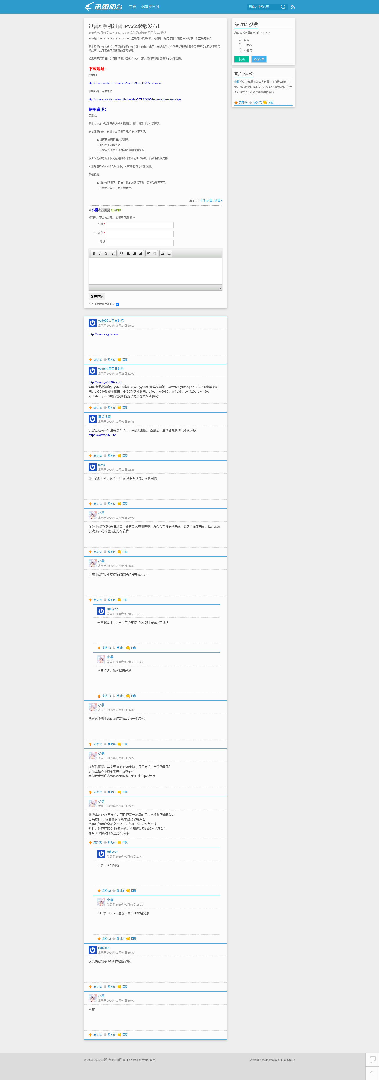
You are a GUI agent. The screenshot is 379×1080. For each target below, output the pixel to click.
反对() (112, 359)
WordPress (148, 1060)
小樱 (95, 210)
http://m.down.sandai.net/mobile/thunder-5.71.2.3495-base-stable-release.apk (135, 99)
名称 (101, 224)
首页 (132, 7)
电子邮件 (99, 233)
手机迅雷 (206, 200)
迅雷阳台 (103, 6)
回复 (125, 359)
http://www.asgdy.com (104, 334)
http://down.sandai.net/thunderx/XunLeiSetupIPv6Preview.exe (125, 83)
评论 (161, 32)
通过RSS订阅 (293, 7)
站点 (102, 241)
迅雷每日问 (150, 7)
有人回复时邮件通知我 (102, 304)
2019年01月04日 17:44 (102, 32)
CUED (291, 1060)
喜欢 (246, 39)
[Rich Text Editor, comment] (155, 271)
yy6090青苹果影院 (111, 320)
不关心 (248, 45)
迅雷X (218, 200)
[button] (94, 253)
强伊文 (152, 32)
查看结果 (259, 59)
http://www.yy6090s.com (105, 382)
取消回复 (116, 210)
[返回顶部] (372, 1073)
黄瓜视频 (104, 416)
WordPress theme (263, 1060)
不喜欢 (248, 50)
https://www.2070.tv (102, 435)
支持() (97, 359)
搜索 (283, 7)
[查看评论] (372, 1060)
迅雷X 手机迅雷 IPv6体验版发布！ (125, 26)
